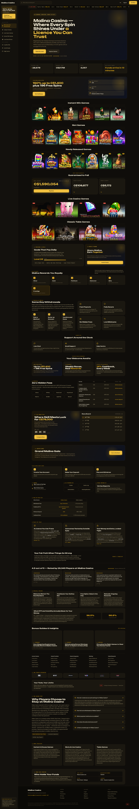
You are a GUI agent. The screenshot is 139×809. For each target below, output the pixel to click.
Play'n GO (53, 664)
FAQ (109, 666)
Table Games (35, 662)
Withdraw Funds (92, 660)
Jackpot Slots (73, 658)
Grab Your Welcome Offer (8, 16)
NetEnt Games (54, 658)
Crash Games (35, 666)
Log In (85, 791)
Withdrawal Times (93, 666)
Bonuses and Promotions (7, 25)
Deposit (86, 796)
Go (74, 192)
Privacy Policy (111, 796)
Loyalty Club (7, 44)
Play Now (51, 190)
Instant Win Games (8, 36)
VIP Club (62, 796)
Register (86, 793)
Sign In (125, 2)
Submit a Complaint (117, 556)
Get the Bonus (39, 94)
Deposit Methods (93, 658)
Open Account (40, 51)
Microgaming (54, 666)
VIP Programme (111, 660)
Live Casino (34, 660)
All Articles (121, 628)
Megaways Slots (73, 660)
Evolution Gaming (55, 662)
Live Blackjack (73, 664)
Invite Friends (7, 48)
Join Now (133, 2)
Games (61, 791)
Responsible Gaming (113, 662)
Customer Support (112, 664)
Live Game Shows (8, 39)
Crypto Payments (93, 664)
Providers (62, 798)
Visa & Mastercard (93, 662)
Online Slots (34, 658)
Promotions (62, 793)
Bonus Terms (111, 658)
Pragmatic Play (54, 660)
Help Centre (7, 51)
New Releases (73, 666)
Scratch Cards (35, 664)
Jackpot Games (8, 29)
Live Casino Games (8, 33)
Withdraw (86, 798)
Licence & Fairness (112, 793)
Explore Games (53, 51)
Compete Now (41, 437)
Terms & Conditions (112, 798)
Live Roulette (73, 662)
